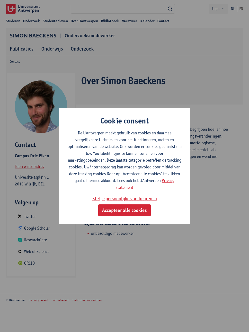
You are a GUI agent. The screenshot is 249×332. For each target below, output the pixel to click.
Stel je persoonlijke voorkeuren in (124, 198)
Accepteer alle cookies (124, 210)
